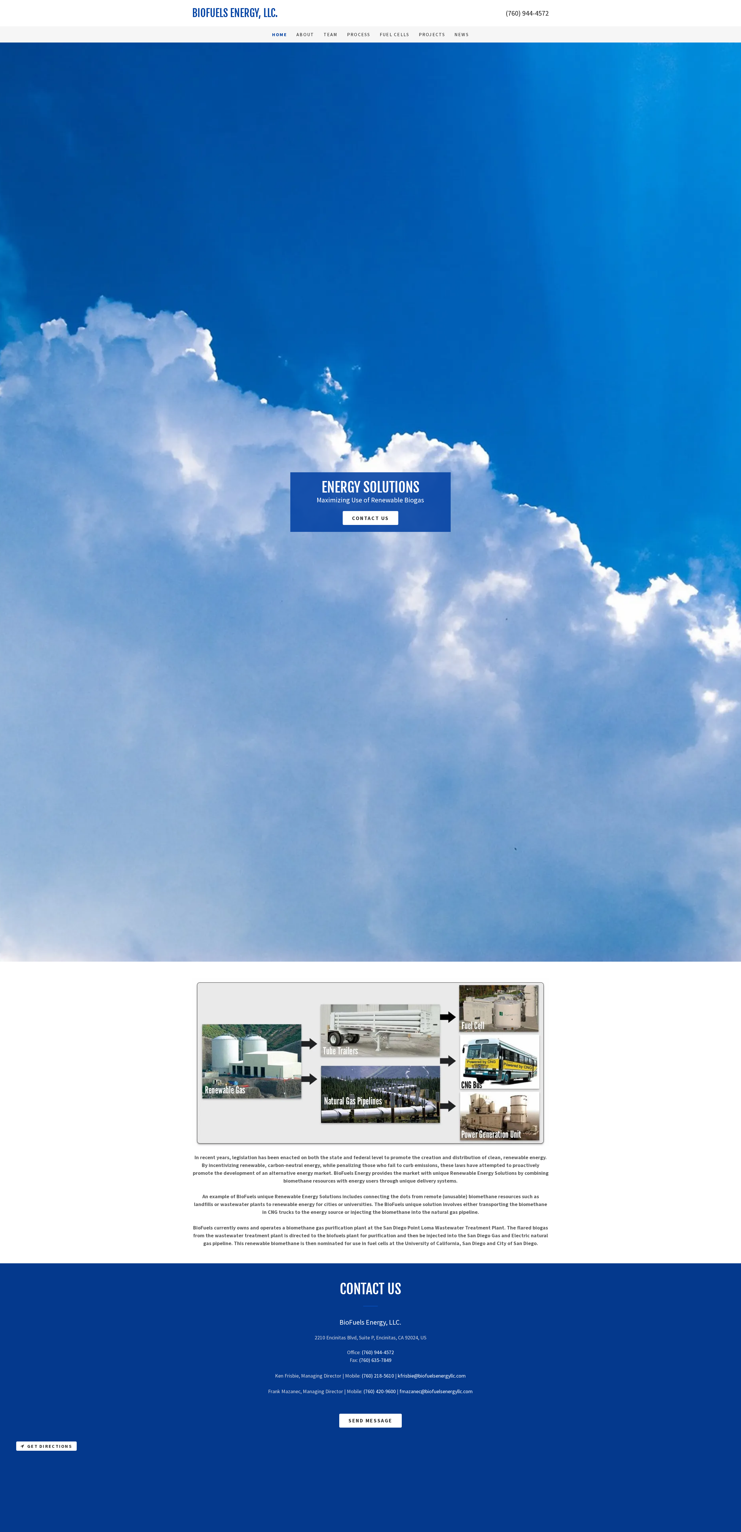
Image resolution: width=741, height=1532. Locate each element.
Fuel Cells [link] (395, 34)
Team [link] (331, 34)
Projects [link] (432, 34)
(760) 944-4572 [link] (527, 13)
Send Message (370, 1420)
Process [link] (358, 34)
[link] (281, 13)
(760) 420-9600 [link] (380, 1391)
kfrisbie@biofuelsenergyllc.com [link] (432, 1375)
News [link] (461, 34)
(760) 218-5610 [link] (378, 1375)
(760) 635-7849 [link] (375, 1360)
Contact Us (370, 518)
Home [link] (279, 34)
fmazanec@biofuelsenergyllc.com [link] (436, 1391)
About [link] (305, 34)
